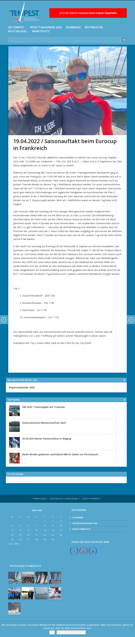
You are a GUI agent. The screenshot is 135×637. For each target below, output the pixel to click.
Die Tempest (16, 27)
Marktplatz (41, 31)
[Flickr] (92, 551)
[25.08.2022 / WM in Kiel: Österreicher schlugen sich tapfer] (28, 578)
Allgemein (77, 517)
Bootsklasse (17, 31)
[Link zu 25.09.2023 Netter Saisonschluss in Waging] (14, 442)
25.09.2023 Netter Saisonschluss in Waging (46, 438)
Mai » (16, 543)
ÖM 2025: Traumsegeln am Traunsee (43, 407)
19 (20, 535)
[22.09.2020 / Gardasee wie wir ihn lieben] (14, 578)
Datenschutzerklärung (64, 498)
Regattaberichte (81, 529)
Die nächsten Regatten (84, 523)
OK (52, 632)
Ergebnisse (73, 27)
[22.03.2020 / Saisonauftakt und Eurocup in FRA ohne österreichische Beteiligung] (14, 608)
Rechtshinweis (91, 498)
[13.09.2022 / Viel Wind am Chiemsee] (55, 593)
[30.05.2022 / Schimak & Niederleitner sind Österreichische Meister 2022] (28, 593)
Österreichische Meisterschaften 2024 (44, 422)
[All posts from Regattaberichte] (124, 399)
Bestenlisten (94, 27)
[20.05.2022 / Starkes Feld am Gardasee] (41, 578)
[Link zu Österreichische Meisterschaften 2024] (14, 426)
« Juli (10, 543)
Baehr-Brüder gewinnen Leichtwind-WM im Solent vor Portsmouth (60, 454)
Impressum (40, 498)
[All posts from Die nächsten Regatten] (124, 380)
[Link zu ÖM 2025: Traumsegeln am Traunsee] (14, 410)
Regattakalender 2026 (46, 27)
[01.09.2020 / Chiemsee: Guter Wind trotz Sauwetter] (41, 593)
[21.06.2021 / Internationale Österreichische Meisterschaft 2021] (55, 578)
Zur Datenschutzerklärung (71, 632)
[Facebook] (74, 551)
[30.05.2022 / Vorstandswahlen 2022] (14, 593)
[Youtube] (83, 551)
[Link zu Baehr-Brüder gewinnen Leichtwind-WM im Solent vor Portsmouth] (14, 458)
